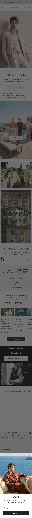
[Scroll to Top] (29, 508)
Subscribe (16, 513)
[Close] (29, 455)
